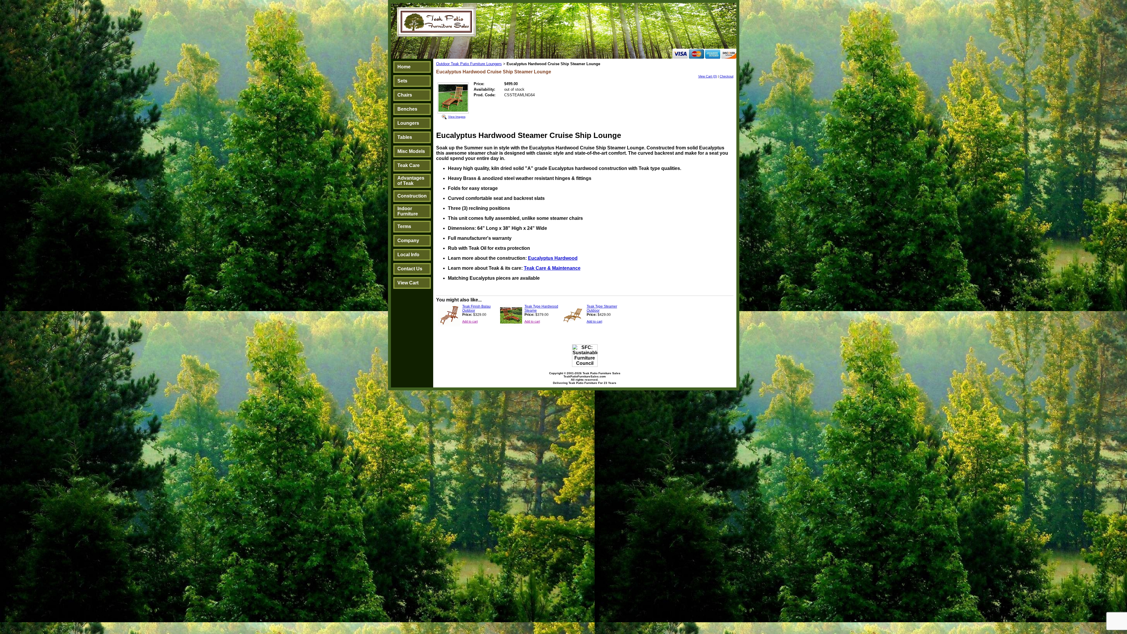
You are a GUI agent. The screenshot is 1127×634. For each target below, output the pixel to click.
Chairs (404, 94)
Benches (407, 109)
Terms (404, 226)
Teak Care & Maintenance (552, 268)
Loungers (408, 123)
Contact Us (409, 268)
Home (404, 66)
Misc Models (411, 151)
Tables (404, 137)
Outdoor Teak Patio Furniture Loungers (469, 64)
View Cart (408, 282)
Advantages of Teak (410, 181)
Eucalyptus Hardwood (553, 258)
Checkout (726, 76)
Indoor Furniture (407, 211)
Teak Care (408, 165)
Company (408, 240)
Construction (412, 195)
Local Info (408, 254)
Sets (402, 80)
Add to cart (470, 321)
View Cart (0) (707, 76)
